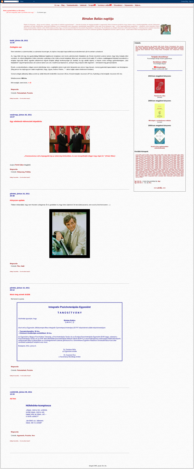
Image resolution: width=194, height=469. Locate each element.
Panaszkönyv (157, 48)
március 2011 (150, 168)
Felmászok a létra (159, 96)
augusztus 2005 (140, 156)
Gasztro (181, 46)
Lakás (140, 48)
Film (18, 266)
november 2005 (166, 156)
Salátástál (83, 5)
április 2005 (160, 154)
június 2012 (168, 170)
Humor (140, 47)
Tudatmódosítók (72, 5)
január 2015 (147, 174)
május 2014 (166, 173)
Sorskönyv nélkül (104, 5)
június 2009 (173, 163)
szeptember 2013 (166, 172)
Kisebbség (167, 47)
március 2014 (151, 173)
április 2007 (158, 159)
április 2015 (170, 174)
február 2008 (142, 161)
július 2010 (180, 166)
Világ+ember (176, 49)
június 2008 (173, 161)
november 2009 (166, 164)
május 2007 (166, 159)
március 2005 (153, 154)
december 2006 (175, 158)
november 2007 (166, 160)
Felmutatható (21, 93)
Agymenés (20, 435)
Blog (62, 5)
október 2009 (158, 164)
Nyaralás (151, 48)
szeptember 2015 (152, 176)
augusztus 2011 (139, 169)
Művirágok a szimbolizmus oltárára (160, 120)
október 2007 (158, 160)
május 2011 (166, 168)
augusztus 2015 (143, 176)
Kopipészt (181, 47)
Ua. (150, 182)
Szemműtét (180, 48)
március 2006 (150, 157)
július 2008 (180, 161)
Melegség (145, 48)
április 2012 (154, 170)
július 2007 (180, 159)
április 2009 (158, 163)
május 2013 (142, 172)
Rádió (171, 48)
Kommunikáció (174, 47)
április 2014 (159, 173)
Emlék (162, 46)
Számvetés (147, 49)
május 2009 (166, 163)
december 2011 (173, 169)
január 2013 (177, 171)
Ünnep (156, 49)
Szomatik (138, 49)
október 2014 (180, 173)
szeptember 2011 (148, 169)
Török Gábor (19, 165)
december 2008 (175, 162)
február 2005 (145, 154)
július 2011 (180, 168)
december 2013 (143, 173)
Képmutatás (129, 5)
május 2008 (166, 161)
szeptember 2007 (149, 160)
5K (136, 46)
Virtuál (181, 49)
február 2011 (142, 168)
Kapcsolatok (161, 47)
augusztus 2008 (140, 162)
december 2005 (175, 156)
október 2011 (157, 169)
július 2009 (180, 163)
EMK (159, 46)
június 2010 (173, 166)
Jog (156, 47)
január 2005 (138, 154)
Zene (137, 50)
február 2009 (142, 163)
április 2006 (158, 157)
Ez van (57, 5)
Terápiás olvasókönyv (159, 57)
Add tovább (140, 46)
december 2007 (175, 160)
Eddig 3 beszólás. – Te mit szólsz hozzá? (20, 177)
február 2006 (142, 157)
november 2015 (162, 176)
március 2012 (147, 170)
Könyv (137, 48)
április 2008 (158, 161)
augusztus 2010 (140, 167)
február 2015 (155, 174)
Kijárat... (138, 5)
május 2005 (167, 154)
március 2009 (150, 163)
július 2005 (180, 154)
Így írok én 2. (139, 182)
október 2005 (158, 156)
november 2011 (164, 169)
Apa (151, 46)
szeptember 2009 (149, 164)
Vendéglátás (166, 49)
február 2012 (139, 170)
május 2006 (166, 157)
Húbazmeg (21, 172)
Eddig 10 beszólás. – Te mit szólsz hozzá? (20, 375)
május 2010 (166, 166)
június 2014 (173, 173)
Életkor (167, 46)
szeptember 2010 (149, 167)
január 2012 (181, 169)
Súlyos (175, 48)
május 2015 (177, 174)
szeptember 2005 (149, 156)
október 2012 (152, 171)
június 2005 (174, 154)
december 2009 (175, 164)
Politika (28, 172)
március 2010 (150, 166)
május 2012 (161, 170)
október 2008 (158, 162)
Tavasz (152, 49)
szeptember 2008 (149, 162)
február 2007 (142, 159)
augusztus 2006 (140, 158)
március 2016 (139, 177)
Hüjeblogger (152, 47)
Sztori (142, 49)
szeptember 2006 (149, 158)
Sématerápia (161, 67)
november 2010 (166, 167)
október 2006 (158, 158)
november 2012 (160, 171)
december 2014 (139, 174)
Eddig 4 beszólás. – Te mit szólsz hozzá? (20, 98)
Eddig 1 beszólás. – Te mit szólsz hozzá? (20, 271)
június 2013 (149, 172)
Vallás (160, 49)
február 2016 (180, 176)
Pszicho (30, 93)
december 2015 (171, 176)
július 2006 (180, 157)
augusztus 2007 (140, 160)
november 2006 (166, 158)
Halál (22, 266)
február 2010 (142, 166)
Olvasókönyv (118, 5)
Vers (33, 435)
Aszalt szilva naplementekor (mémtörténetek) (159, 147)
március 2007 (150, 159)
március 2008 (150, 161)
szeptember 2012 (143, 171)
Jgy (159, 181)
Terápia (91, 5)
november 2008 (166, 162)
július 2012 (175, 170)
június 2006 (173, 157)
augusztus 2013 (157, 172)
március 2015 (162, 174)
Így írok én (138, 181)
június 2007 (173, 159)
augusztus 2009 (140, 164)
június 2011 (173, 168)
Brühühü (155, 46)
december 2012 (169, 171)
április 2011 (158, 168)
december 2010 (175, 167)
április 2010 (158, 166)
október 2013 (174, 172)
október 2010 (158, 167)
